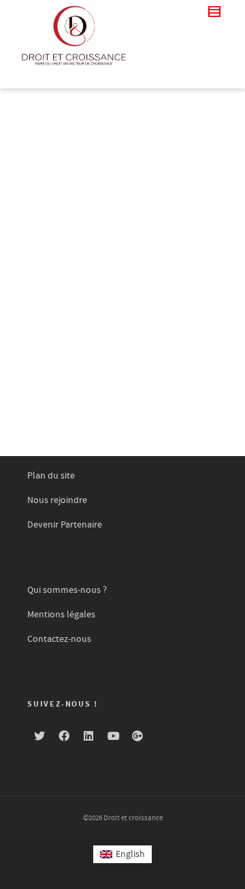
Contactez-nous (59, 639)
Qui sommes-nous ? (67, 590)
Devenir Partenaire (64, 525)
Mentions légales (61, 615)
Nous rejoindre (57, 500)
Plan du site (51, 476)
